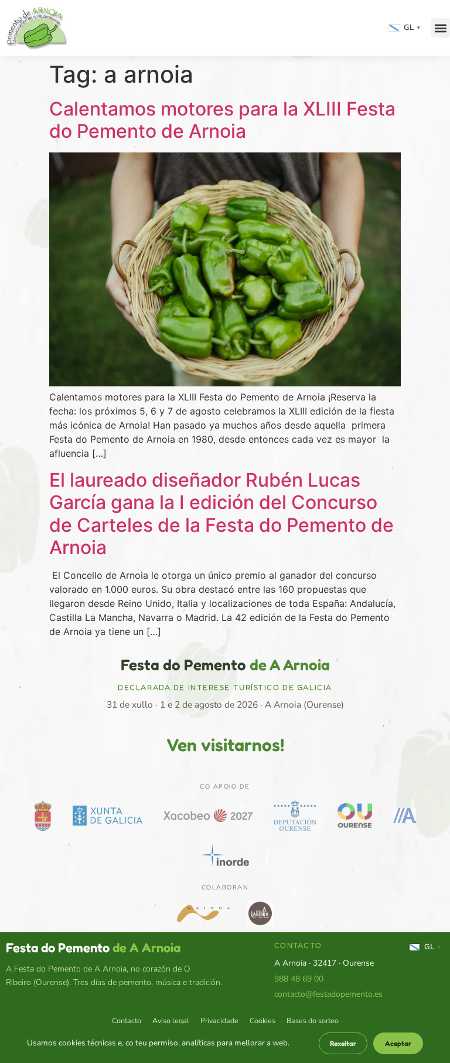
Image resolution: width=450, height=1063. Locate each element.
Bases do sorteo (313, 1020)
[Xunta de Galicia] (107, 816)
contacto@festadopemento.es (328, 994)
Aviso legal (170, 1020)
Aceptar (398, 1043)
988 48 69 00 (298, 978)
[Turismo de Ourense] (355, 815)
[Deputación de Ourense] (295, 815)
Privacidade (219, 1020)
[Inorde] (224, 855)
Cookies (262, 1020)
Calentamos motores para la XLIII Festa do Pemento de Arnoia (222, 119)
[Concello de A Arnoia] (43, 815)
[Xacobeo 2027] (208, 815)
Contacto (126, 1020)
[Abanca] (404, 815)
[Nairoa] (203, 913)
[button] (440, 28)
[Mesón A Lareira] (260, 913)
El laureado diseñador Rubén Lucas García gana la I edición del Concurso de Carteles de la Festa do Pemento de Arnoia (221, 513)
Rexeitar (343, 1043)
